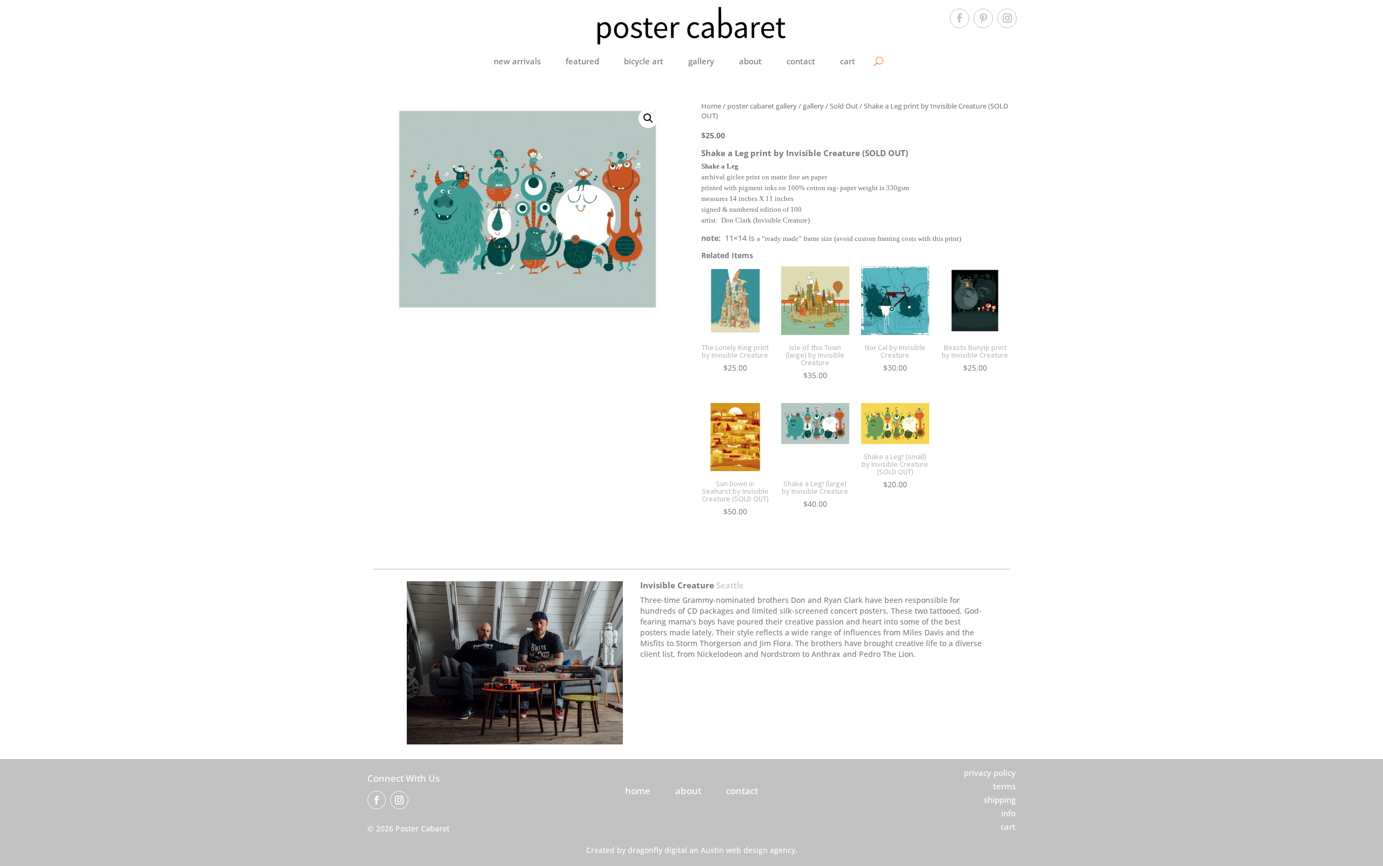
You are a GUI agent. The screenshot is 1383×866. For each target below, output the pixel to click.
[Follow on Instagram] (1007, 18)
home (637, 790)
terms (1004, 786)
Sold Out (844, 106)
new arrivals (517, 61)
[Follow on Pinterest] (983, 18)
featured (582, 61)
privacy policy (990, 772)
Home (711, 106)
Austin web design (734, 850)
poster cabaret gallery (762, 106)
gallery (701, 61)
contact (801, 61)
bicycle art (643, 61)
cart (847, 61)
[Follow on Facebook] (959, 18)
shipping (1000, 799)
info (1008, 813)
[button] (648, 118)
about (750, 61)
